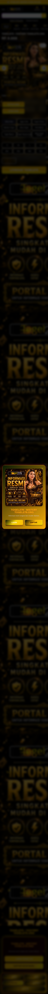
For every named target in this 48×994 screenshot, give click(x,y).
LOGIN (14, 522)
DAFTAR (33, 522)
